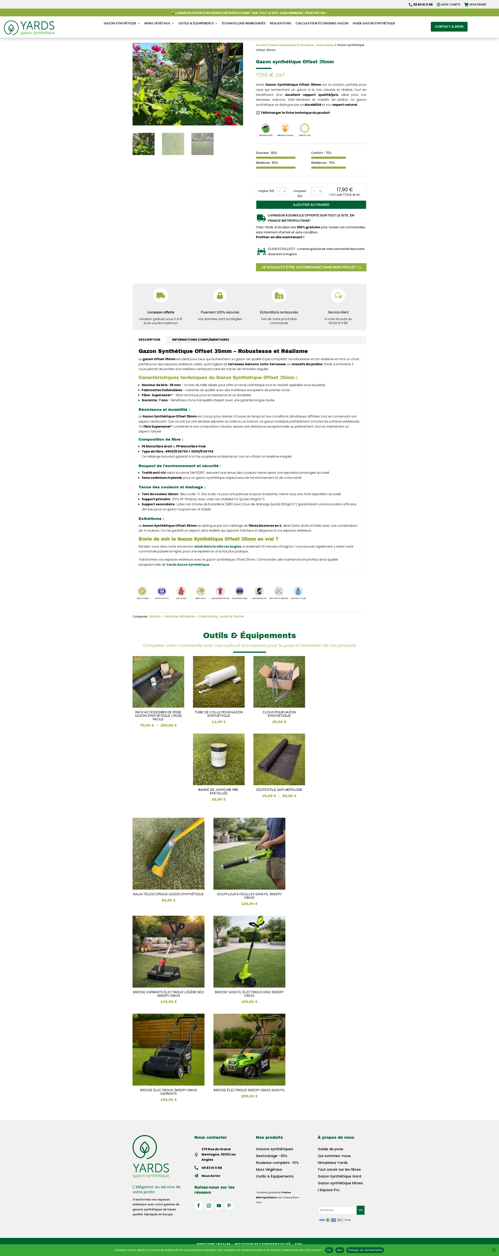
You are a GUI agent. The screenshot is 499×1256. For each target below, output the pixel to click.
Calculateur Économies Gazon (322, 23)
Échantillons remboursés (244, 23)
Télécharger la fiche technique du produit (295, 112)
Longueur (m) (300, 193)
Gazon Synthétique (120, 23)
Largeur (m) (266, 191)
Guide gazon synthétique (374, 23)
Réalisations (280, 23)
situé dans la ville (217, 546)
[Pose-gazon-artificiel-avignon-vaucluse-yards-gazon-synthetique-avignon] (279, 301)
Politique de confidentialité (365, 1250)
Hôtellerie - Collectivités (317, 45)
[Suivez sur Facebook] (198, 1205)
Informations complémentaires (200, 339)
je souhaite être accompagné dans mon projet (309, 267)
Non (339, 1250)
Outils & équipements (196, 23)
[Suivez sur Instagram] (208, 1205)
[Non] (494, 1250)
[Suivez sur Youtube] (219, 1205)
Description (149, 339)
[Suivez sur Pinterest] (229, 1205)
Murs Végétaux (157, 23)
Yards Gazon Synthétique (187, 564)
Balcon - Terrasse (164, 616)
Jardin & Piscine (231, 616)
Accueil (261, 45)
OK (361, 1210)
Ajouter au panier (311, 205)
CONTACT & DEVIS (449, 26)
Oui (329, 1250)
